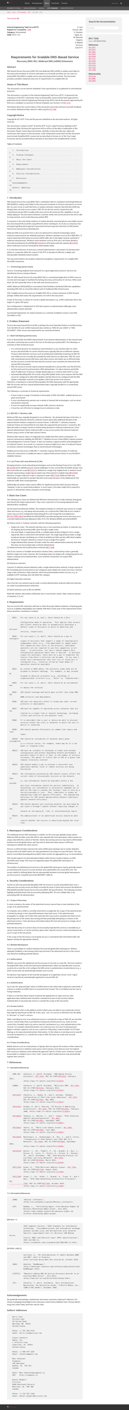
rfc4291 (65, 1111)
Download (55, 3)
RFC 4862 (56, 1118)
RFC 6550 (59, 1158)
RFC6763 (62, 1076)
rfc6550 (59, 1163)
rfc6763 (59, 1081)
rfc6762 (59, 1090)
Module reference (30, 8)
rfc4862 (59, 1123)
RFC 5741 (67, 103)
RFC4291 (31, 470)
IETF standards (52, 8)
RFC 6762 (75, 1086)
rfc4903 (59, 1132)
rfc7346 (59, 1172)
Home (9, 12)
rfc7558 (53, 109)
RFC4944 (38, 243)
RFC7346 (55, 476)
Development (37, 3)
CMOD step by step (67, 8)
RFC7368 (50, 548)
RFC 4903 (68, 1128)
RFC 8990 (92, 81)
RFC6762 (40, 1088)
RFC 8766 (92, 76)
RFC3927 (11, 516)
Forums (64, 3)
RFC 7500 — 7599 (37, 12)
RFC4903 (73, 243)
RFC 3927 (73, 1097)
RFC (29, 12)
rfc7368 (59, 1186)
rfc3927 (59, 1102)
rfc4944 (59, 1146)
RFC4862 (19, 516)
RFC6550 (11, 468)
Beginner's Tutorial (14, 8)
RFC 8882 (92, 79)
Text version (12, 18)
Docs (47, 3)
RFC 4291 (43, 1109)
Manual (41, 8)
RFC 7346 (72, 1167)
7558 (29, 30)
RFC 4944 (39, 1142)
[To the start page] (11, 1407)
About (27, 3)
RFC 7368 (92, 70)
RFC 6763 (40, 1076)
